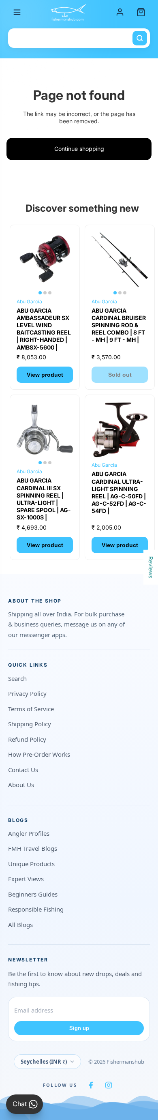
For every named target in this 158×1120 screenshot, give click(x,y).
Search (17, 678)
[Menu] (17, 12)
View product (45, 374)
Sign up (79, 1028)
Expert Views (26, 879)
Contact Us (23, 770)
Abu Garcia (29, 301)
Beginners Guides (33, 894)
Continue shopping (79, 148)
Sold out (120, 374)
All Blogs (20, 924)
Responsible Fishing (36, 909)
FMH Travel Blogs (32, 848)
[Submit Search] (139, 38)
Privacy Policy (27, 693)
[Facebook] (90, 1085)
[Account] (120, 12)
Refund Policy (27, 739)
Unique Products (31, 864)
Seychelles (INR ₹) (44, 1061)
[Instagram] (108, 1085)
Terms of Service (31, 709)
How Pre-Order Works (39, 754)
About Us (21, 785)
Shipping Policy (29, 724)
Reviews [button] (150, 567)
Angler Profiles (28, 833)
